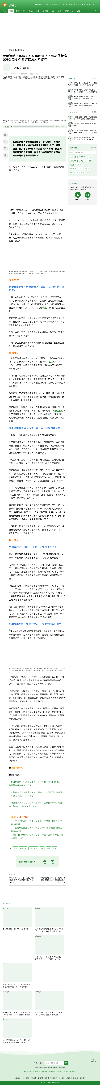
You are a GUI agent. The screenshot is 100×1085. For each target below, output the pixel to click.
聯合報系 (61, 1078)
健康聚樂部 (36, 1071)
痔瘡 (90, 157)
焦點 (4, 10)
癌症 (78, 10)
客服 (27, 1078)
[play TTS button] (11, 127)
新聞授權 (33, 1078)
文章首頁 (65, 1071)
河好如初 (56, 5)
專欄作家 (73, 1071)
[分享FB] (5, 134)
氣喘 (82, 173)
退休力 (45, 10)
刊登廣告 (17, 1078)
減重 (11, 279)
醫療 (18, 10)
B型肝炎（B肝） (76, 165)
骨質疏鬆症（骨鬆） (77, 161)
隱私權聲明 (53, 1078)
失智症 (89, 161)
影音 (31, 10)
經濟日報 (47, 5)
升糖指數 (58, 410)
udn (4, 50)
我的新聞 (86, 5)
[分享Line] (5, 141)
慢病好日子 (69, 10)
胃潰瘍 (86, 169)
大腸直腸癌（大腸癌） (78, 157)
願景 (79, 5)
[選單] (96, 5)
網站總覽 (82, 1078)
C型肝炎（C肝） (76, 169)
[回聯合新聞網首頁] (5, 5)
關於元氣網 (27, 1071)
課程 (38, 10)
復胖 (55, 213)
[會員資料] (93, 5)
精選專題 (44, 1071)
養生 (11, 10)
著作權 (47, 1078)
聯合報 (39, 5)
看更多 (94, 78)
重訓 (51, 361)
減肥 (45, 307)
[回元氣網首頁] (11, 4)
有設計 (65, 5)
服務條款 (41, 1078)
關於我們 (75, 1078)
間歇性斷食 (33, 848)
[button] (96, 11)
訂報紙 (68, 1078)
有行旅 (72, 5)
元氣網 (9, 50)
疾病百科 (52, 1071)
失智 (53, 10)
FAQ (23, 1078)
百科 (24, 10)
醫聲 (59, 10)
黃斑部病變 (74, 173)
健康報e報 (39, 1063)
